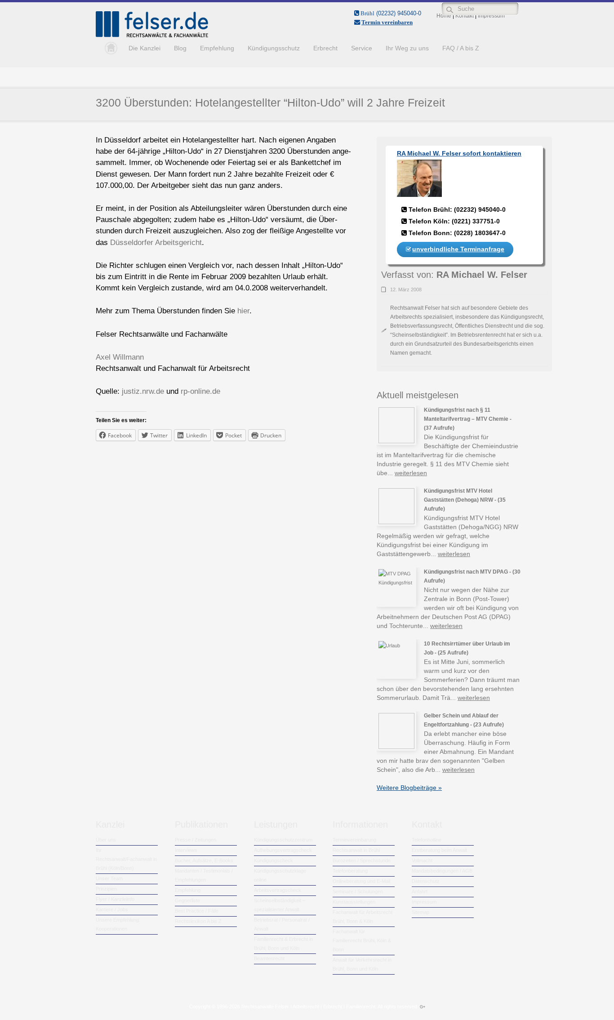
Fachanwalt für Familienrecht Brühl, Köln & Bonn (362, 940)
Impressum (424, 901)
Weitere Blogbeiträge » (409, 787)
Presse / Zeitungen (195, 839)
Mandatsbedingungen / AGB (442, 870)
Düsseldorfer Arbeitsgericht (156, 242)
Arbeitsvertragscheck (277, 890)
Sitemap (420, 912)
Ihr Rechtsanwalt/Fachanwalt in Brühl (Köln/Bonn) (126, 859)
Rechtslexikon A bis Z (198, 921)
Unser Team (109, 878)
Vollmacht (422, 860)
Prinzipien (106, 888)
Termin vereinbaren (387, 22)
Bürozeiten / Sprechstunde (362, 860)
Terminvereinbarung (354, 839)
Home (108, 48)
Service (361, 48)
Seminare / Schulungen (358, 891)
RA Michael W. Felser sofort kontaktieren (459, 153)
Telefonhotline (426, 839)
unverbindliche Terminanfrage (458, 249)
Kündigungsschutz (274, 48)
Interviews (186, 850)
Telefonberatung (350, 870)
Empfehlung (217, 48)
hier (243, 311)
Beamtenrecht (269, 958)
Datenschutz (426, 881)
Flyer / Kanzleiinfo (115, 899)
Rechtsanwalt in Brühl (356, 850)
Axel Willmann (120, 357)
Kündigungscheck (273, 860)
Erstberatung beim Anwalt (439, 850)
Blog (180, 48)
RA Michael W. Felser (481, 275)
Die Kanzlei (144, 48)
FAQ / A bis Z (460, 48)
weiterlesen (411, 473)
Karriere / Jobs (112, 909)
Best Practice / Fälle (196, 910)
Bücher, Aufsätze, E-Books (204, 860)
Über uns (106, 839)
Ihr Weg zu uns (407, 48)
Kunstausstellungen (354, 901)
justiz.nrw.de (143, 391)
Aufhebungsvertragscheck (283, 850)
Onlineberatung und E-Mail (361, 881)
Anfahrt (419, 891)
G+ (422, 1007)
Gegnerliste (187, 900)
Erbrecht (325, 48)
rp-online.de (200, 391)
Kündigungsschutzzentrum (283, 839)
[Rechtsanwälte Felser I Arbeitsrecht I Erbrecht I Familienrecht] (152, 35)
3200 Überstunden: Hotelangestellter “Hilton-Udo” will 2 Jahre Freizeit (270, 102)
